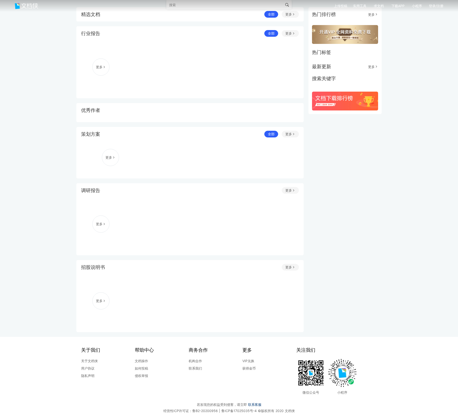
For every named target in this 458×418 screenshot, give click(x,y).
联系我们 (195, 368)
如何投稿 (141, 368)
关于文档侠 (89, 361)
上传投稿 (340, 6)
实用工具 (359, 6)
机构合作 (195, 361)
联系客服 (254, 404)
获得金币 (249, 368)
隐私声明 (87, 376)
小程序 (417, 6)
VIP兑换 (248, 361)
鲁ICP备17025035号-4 (239, 411)
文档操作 (141, 361)
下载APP (398, 6)
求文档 (379, 6)
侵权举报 (141, 376)
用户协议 (87, 368)
